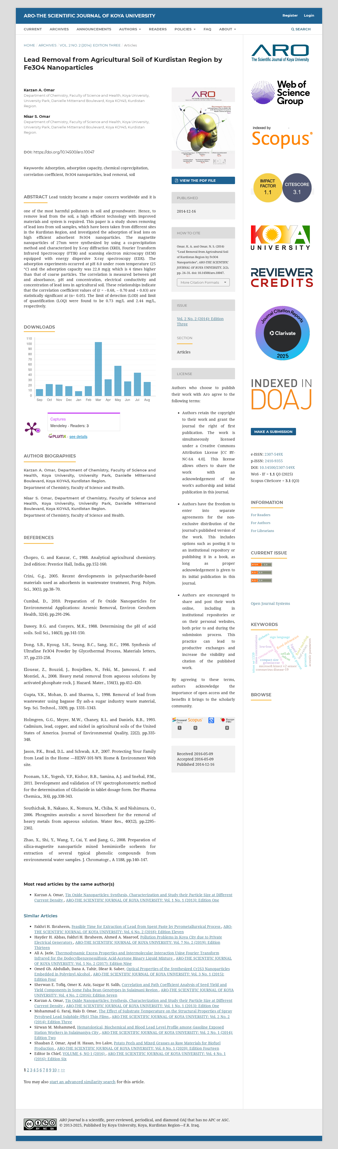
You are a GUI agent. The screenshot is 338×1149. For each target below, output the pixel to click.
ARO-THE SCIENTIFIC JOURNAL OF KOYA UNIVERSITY (89, 16)
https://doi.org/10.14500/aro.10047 (64, 152)
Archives (59, 29)
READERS (158, 29)
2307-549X (274, 454)
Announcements (94, 29)
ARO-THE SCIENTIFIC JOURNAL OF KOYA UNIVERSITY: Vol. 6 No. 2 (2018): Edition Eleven (133, 929)
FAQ (207, 29)
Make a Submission (273, 431)
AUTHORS (128, 29)
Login (309, 15)
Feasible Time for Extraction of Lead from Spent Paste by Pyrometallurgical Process (146, 926)
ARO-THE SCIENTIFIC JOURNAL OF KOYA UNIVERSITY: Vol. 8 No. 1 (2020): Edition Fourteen (138, 1048)
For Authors (260, 522)
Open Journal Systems (270, 603)
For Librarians (262, 530)
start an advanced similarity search (83, 1082)
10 (54, 1070)
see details (78, 436)
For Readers (260, 514)
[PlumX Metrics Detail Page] (32, 428)
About (226, 29)
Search (302, 29)
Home (29, 45)
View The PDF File (197, 180)
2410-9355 (274, 460)
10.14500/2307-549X (277, 467)
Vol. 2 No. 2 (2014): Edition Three (90, 45)
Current (33, 29)
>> (63, 1070)
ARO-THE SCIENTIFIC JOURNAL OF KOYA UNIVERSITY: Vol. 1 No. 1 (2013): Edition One (142, 900)
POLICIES (184, 29)
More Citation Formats (200, 282)
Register (290, 15)
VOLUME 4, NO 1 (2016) (84, 1053)
